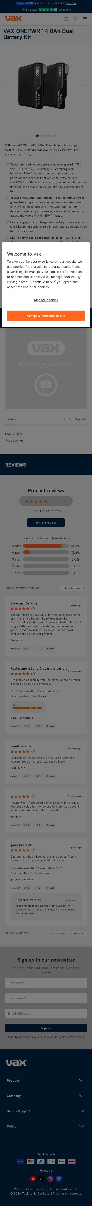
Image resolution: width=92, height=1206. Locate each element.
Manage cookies (46, 300)
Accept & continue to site (46, 316)
